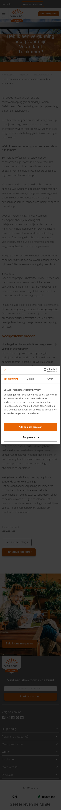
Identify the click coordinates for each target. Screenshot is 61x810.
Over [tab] (50, 378)
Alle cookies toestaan (30, 427)
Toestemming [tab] (11, 378)
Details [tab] (30, 378)
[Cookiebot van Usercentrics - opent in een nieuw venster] (43, 370)
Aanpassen (29, 437)
